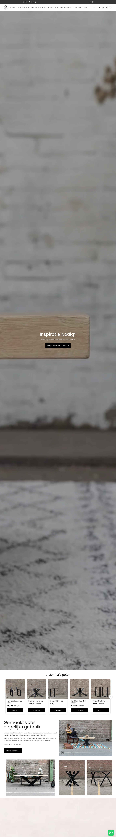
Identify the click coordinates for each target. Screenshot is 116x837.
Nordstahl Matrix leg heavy (78, 702)
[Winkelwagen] (107, 7)
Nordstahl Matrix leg (35, 701)
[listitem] (85, 7)
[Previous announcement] (23, 2)
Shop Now (15, 710)
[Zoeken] (99, 7)
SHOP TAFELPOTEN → (13, 751)
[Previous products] (5, 697)
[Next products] (110, 697)
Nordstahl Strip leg (56, 701)
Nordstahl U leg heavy (100, 701)
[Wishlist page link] (110, 7)
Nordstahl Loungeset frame (14, 702)
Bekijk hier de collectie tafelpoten (58, 345)
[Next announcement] (92, 2)
